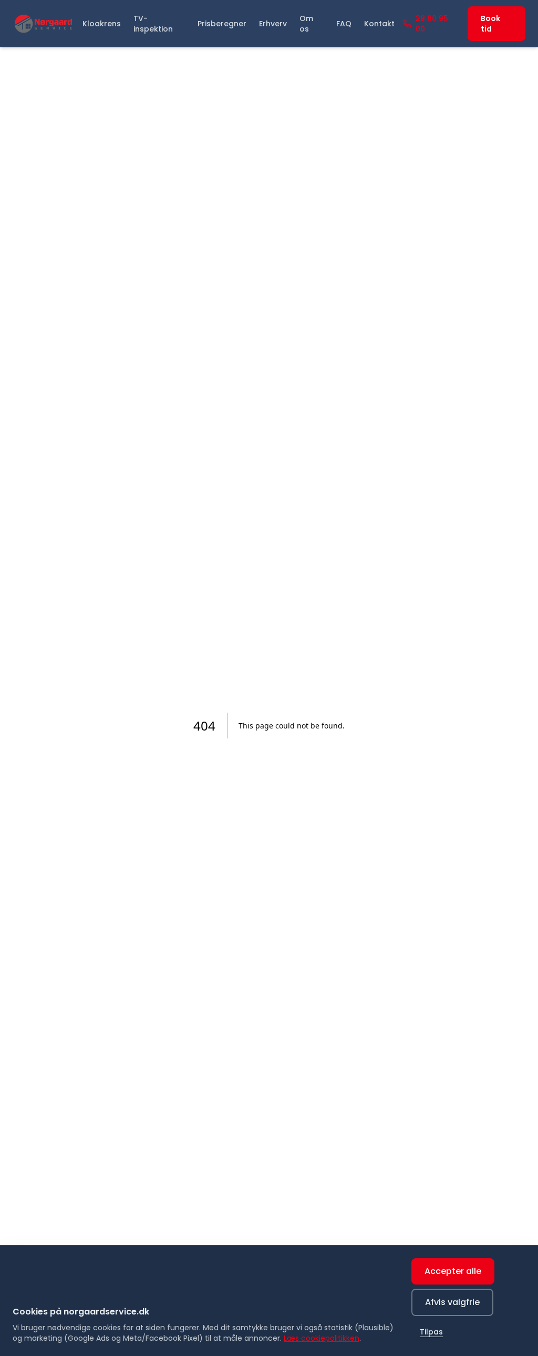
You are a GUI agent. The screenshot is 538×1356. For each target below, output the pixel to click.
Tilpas (431, 1332)
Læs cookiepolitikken (321, 1338)
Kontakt (379, 23)
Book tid (490, 23)
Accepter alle (453, 1271)
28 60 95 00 (432, 23)
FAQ (343, 23)
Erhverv (273, 23)
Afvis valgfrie (452, 1302)
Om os (306, 23)
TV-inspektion (153, 23)
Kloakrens (101, 23)
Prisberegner (222, 23)
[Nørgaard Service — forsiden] (43, 23)
